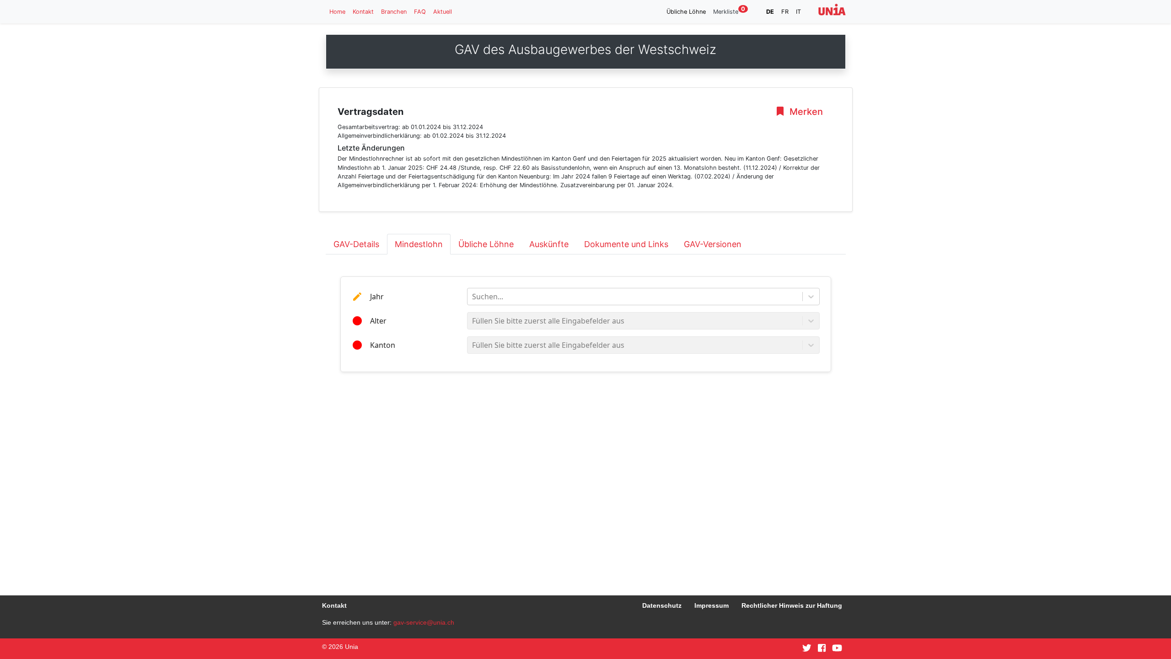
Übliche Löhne (686, 11)
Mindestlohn (419, 244)
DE (770, 11)
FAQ (420, 11)
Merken (805, 111)
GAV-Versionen (712, 244)
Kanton (382, 345)
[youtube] (837, 648)
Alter (378, 321)
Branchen (394, 11)
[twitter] (806, 648)
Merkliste (729, 11)
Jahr (377, 297)
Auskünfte (549, 244)
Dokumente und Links (626, 244)
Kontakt (363, 11)
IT (798, 11)
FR (785, 11)
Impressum (711, 605)
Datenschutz (662, 605)
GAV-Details (356, 244)
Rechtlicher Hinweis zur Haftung (791, 605)
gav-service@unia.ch (423, 622)
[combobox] (473, 296)
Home (337, 11)
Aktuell (442, 11)
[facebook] (822, 648)
